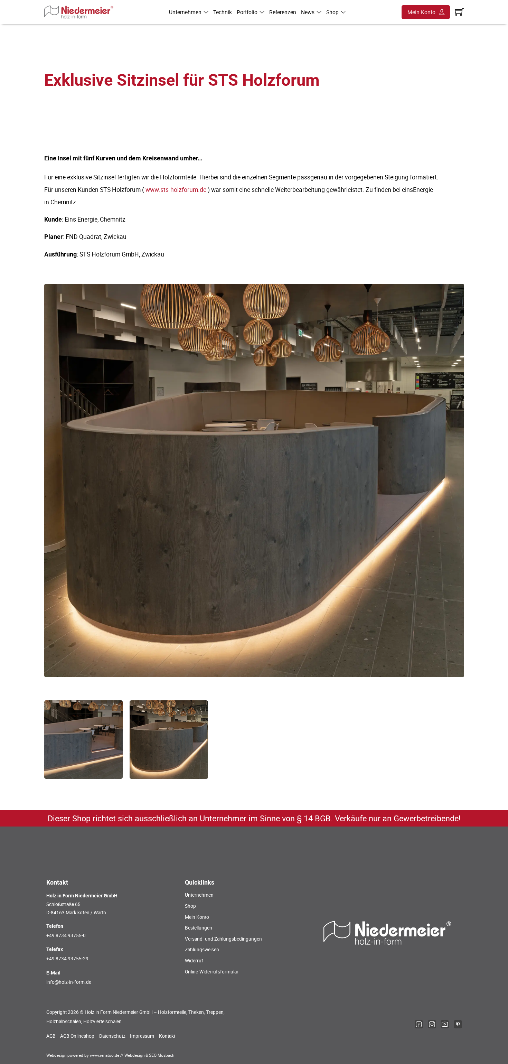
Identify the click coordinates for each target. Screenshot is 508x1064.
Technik (222, 12)
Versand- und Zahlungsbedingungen (223, 939)
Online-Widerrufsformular (211, 972)
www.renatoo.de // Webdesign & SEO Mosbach (132, 1055)
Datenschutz (112, 1036)
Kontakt (167, 1036)
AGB (51, 1036)
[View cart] (459, 12)
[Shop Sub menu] (343, 12)
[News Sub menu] (319, 12)
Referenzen (282, 12)
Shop (332, 12)
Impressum (142, 1036)
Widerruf (194, 961)
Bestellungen (198, 928)
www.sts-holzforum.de (175, 189)
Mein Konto (421, 12)
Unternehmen (185, 12)
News (307, 12)
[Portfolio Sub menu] (262, 12)
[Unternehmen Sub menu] (206, 12)
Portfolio (247, 12)
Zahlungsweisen (202, 949)
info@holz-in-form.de (68, 982)
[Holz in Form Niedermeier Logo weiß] (387, 932)
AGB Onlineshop (77, 1036)
